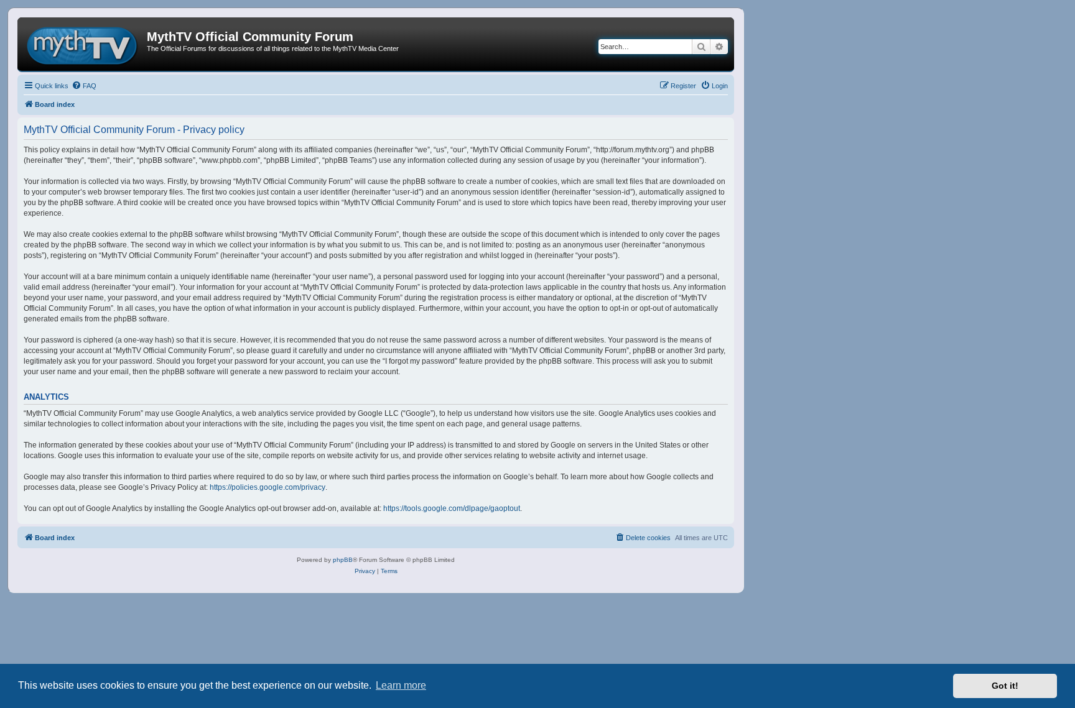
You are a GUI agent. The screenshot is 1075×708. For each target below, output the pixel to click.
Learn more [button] (401, 685)
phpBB (343, 559)
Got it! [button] (1005, 686)
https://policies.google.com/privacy (267, 487)
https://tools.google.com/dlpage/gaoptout (451, 508)
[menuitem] (84, 85)
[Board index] (84, 44)
